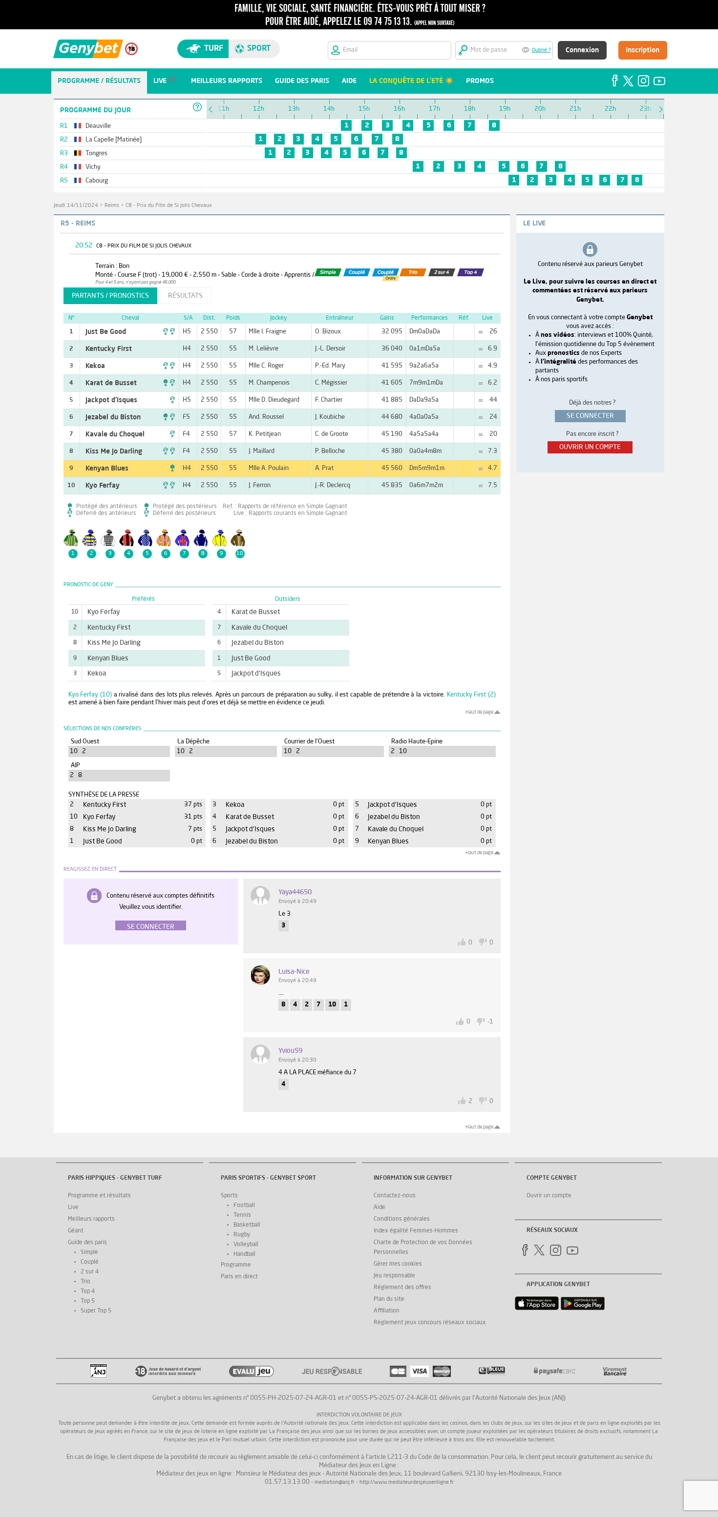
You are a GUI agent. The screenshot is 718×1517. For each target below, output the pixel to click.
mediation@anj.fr (335, 1482)
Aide (379, 1207)
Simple (89, 1252)
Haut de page (479, 712)
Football (244, 1206)
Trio (85, 1282)
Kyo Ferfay (102, 485)
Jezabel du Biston (113, 417)
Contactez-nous (395, 1196)
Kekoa (95, 366)
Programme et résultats (99, 1196)
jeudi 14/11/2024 (76, 205)
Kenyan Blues (106, 468)
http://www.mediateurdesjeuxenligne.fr (406, 1482)
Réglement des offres (402, 1288)
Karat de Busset (111, 383)
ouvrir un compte (590, 447)
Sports (229, 1196)
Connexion (582, 50)
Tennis (242, 1215)
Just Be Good (105, 331)
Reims (112, 205)
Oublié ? (541, 50)
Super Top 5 (96, 1311)
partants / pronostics (110, 295)
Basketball (246, 1225)
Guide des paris (87, 1243)
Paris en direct (239, 1277)
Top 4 (88, 1291)
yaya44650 (295, 892)
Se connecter (150, 926)
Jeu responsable (394, 1276)
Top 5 (88, 1301)
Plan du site (389, 1299)
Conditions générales (402, 1219)
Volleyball (245, 1245)
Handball (244, 1254)
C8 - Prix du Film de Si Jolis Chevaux (169, 205)
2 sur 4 (90, 1272)
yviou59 (290, 1050)
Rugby (241, 1235)
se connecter (590, 415)
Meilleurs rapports (91, 1219)
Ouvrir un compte (549, 1196)
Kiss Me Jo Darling (113, 451)
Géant (76, 1231)
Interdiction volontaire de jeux (359, 1415)
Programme (236, 1265)
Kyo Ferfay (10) (90, 695)
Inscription (642, 50)
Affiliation (387, 1311)
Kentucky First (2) (471, 695)
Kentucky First (108, 349)
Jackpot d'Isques (111, 400)
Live (73, 1207)
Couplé (90, 1262)
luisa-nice (294, 971)
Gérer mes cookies (398, 1264)
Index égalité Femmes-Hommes (416, 1231)
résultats (185, 295)
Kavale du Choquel (115, 434)
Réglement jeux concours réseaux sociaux (430, 1323)
